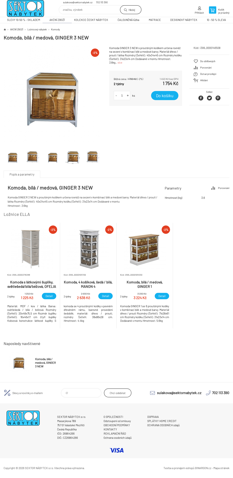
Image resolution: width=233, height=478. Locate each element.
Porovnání (206, 67)
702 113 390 (102, 2)
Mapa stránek (221, 468)
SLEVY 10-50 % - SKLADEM (23, 19)
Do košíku (164, 95)
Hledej (132, 9)
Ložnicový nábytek (37, 29)
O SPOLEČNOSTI (113, 416)
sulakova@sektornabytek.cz (77, 2)
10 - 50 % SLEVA (216, 19)
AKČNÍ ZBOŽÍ (57, 19)
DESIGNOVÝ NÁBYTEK (183, 19)
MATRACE (155, 19)
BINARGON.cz (203, 468)
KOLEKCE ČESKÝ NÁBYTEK (91, 19)
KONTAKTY (110, 429)
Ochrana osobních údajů (118, 437)
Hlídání (204, 80)
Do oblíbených (207, 61)
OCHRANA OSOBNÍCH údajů (163, 425)
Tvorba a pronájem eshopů (178, 468)
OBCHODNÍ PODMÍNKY (117, 425)
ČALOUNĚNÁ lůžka (128, 19)
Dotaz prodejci (208, 73)
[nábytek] (5, 29)
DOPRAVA (153, 416)
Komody (55, 29)
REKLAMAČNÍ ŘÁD (115, 433)
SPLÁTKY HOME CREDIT (162, 421)
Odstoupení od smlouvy (117, 421)
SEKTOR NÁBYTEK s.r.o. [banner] (25, 8)
